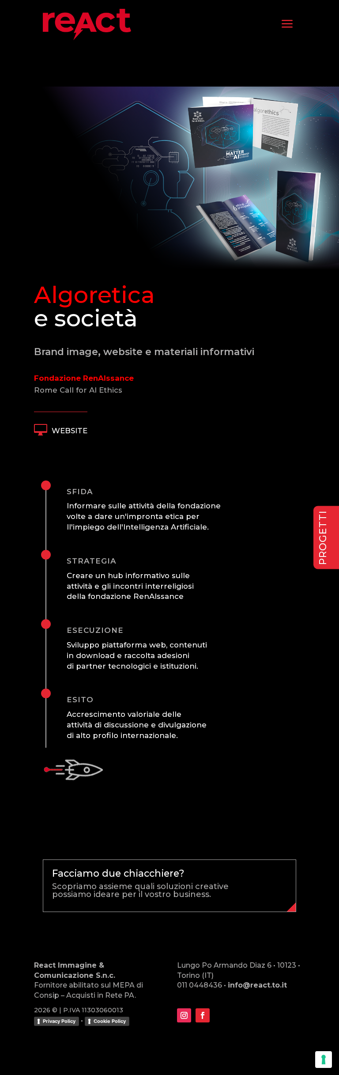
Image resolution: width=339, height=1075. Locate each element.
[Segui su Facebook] (203, 1015)
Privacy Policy (59, 1021)
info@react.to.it (257, 985)
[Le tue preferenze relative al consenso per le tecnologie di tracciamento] (323, 1059)
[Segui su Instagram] (184, 1015)
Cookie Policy (110, 1021)
